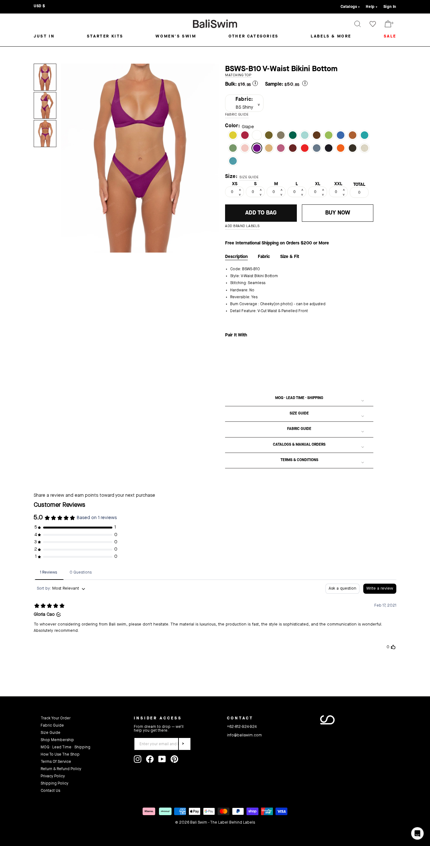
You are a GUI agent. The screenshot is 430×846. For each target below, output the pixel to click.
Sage (233, 148)
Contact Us (50, 791)
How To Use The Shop (60, 755)
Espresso (352, 148)
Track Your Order (56, 718)
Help (370, 7)
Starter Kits (105, 36)
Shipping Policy (54, 784)
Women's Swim (176, 36)
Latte (281, 135)
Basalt (316, 148)
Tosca (364, 135)
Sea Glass (233, 161)
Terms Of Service (56, 762)
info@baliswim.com (244, 735)
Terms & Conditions (299, 460)
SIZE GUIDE (249, 177)
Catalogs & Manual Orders (299, 445)
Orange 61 (340, 148)
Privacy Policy (53, 776)
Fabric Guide (299, 429)
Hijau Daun (328, 135)
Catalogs (349, 7)
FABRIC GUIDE (237, 115)
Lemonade (233, 135)
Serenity (304, 135)
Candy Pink (281, 148)
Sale (390, 36)
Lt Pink (245, 148)
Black (328, 148)
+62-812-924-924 (242, 727)
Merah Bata (352, 135)
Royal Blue (340, 135)
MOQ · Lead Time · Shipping (299, 398)
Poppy (304, 148)
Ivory (364, 148)
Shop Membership (57, 740)
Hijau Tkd (269, 135)
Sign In (389, 7)
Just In (44, 36)
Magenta (245, 135)
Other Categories (254, 36)
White (257, 135)
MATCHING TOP (238, 75)
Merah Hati (292, 148)
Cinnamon (316, 135)
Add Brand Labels (242, 226)
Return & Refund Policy (61, 769)
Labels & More (331, 36)
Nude (269, 148)
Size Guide (299, 413)
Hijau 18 (292, 135)
